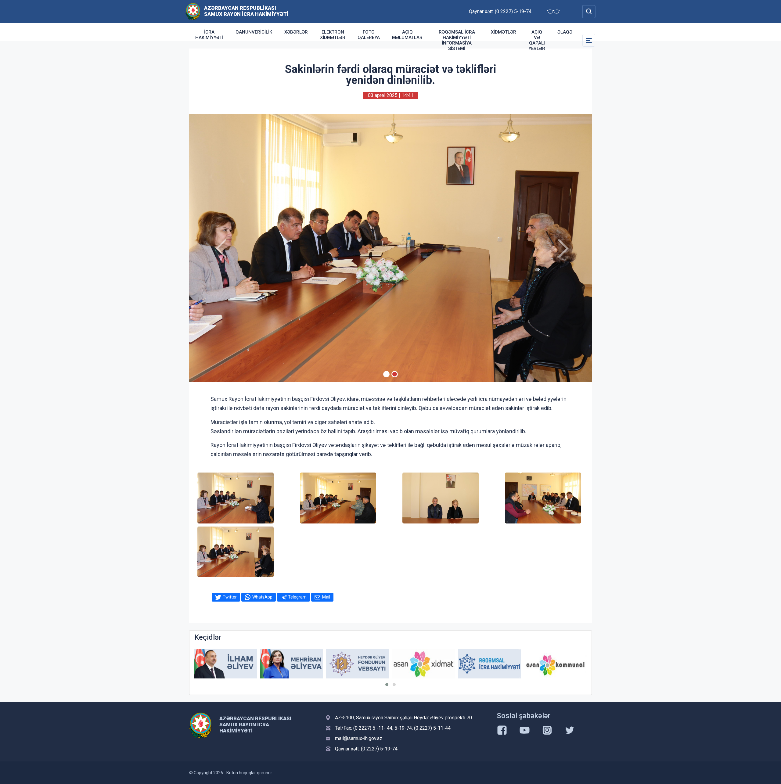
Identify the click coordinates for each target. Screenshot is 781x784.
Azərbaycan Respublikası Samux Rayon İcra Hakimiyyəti (246, 11)
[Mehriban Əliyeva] (225, 663)
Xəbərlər (296, 32)
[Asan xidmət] (357, 663)
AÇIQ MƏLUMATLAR (407, 34)
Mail (326, 597)
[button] (386, 685)
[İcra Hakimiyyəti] (192, 11)
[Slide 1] (386, 374)
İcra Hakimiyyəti (209, 34)
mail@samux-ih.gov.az (358, 738)
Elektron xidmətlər (332, 34)
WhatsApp (262, 597)
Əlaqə (564, 32)
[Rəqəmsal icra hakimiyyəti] (423, 663)
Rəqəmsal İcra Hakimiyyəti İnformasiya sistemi (457, 40)
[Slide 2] (394, 374)
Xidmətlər (503, 32)
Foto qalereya (369, 34)
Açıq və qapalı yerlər (536, 40)
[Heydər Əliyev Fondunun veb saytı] (291, 663)
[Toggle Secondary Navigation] (589, 40)
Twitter (230, 597)
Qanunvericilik (254, 32)
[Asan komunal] (489, 663)
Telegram (297, 597)
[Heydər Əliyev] (555, 663)
